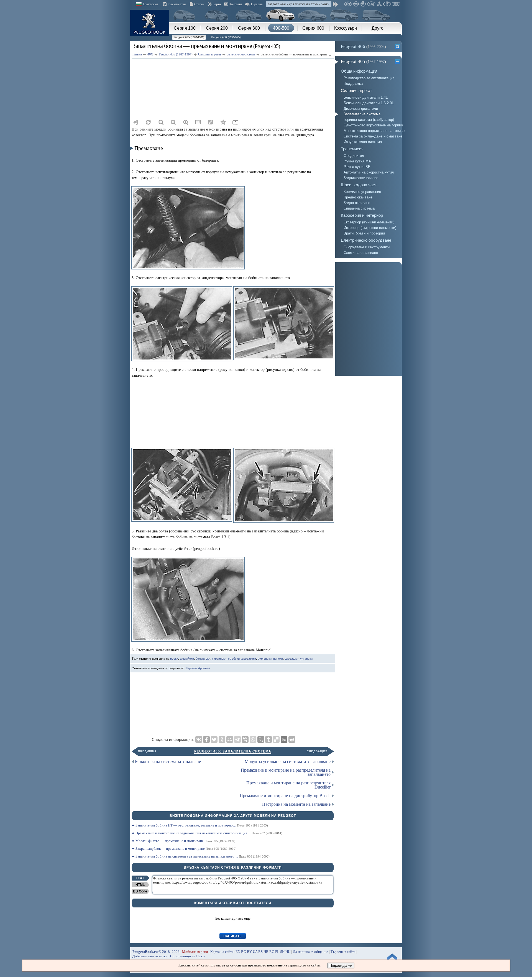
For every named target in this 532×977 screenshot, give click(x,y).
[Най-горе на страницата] (391, 958)
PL (277, 952)
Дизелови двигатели (361, 108)
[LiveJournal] (260, 739)
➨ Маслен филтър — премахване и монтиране (183, 841)
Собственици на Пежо (187, 956)
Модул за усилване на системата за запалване (288, 761)
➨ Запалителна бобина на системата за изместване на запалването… (201, 856)
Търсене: (257, 4)
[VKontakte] (198, 739)
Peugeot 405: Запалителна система (232, 751)
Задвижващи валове (361, 178)
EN (238, 952)
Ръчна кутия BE (357, 167)
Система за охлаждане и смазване (373, 136)
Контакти (235, 4)
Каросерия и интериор (362, 215)
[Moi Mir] (229, 739)
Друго (377, 28)
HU (287, 952)
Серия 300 (249, 28)
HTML (140, 885)
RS (260, 952)
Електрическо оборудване (366, 240)
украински (219, 658)
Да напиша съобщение (310, 952)
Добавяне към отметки (150, 956)
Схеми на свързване (361, 253)
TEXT (140, 878)
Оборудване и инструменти (367, 247)
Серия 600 (313, 28)
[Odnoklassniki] (222, 739)
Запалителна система (362, 114)
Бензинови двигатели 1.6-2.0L (369, 103)
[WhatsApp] (253, 739)
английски (187, 658)
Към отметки (177, 4)
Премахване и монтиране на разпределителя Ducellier (288, 784)
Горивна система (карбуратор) (369, 120)
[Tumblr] (268, 739)
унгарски (306, 658)
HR (266, 952)
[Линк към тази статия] (210, 122)
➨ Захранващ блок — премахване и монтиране (184, 848)
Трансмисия (352, 148)
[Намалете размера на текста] (161, 122)
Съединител (354, 156)
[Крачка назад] (136, 122)
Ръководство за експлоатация (369, 78)
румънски (265, 658)
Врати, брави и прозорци (364, 233)
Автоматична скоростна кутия (369, 172)
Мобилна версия (195, 952)
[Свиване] (398, 61)
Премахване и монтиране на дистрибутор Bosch (285, 795)
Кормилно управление (362, 192)
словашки (291, 658)
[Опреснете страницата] (148, 122)
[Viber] (245, 739)
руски (174, 658)
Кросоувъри (345, 28)
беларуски (203, 658)
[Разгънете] (398, 46)
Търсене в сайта (343, 952)
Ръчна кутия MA (357, 161)
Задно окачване (357, 203)
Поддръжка (353, 83)
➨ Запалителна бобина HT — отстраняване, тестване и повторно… (200, 825)
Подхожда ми (340, 965)
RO (271, 952)
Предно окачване (358, 197)
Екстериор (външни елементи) (369, 222)
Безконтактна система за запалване (168, 761)
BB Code (140, 891)
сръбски (234, 658)
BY (249, 952)
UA (255, 952)
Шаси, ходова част (359, 184)
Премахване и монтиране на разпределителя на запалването (286, 772)
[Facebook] (206, 739)
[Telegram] (237, 739)
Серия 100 (185, 28)
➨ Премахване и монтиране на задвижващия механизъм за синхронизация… (207, 833)
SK (282, 952)
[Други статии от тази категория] (198, 122)
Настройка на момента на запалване (296, 804)
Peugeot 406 (226, 37)
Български (150, 4)
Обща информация (359, 71)
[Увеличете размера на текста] (173, 122)
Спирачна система (359, 208)
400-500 (281, 28)
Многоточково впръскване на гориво (373, 131)
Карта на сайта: (222, 952)
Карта (217, 4)
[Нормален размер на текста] (185, 122)
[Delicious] (276, 739)
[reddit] (291, 739)
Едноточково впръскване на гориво (373, 125)
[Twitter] (214, 739)
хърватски (248, 658)
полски (278, 658)
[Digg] (284, 739)
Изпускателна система (363, 142)
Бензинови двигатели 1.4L (366, 97)
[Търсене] (335, 4)
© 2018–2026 (156, 952)
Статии (199, 4)
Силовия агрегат (356, 90)
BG (243, 952)
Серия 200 (217, 28)
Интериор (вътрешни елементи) (370, 228)
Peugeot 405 (189, 37)
